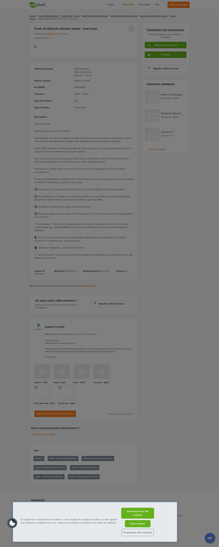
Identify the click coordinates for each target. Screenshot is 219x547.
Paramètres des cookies (137, 532)
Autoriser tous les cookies (137, 513)
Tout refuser (137, 523)
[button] (12, 523)
